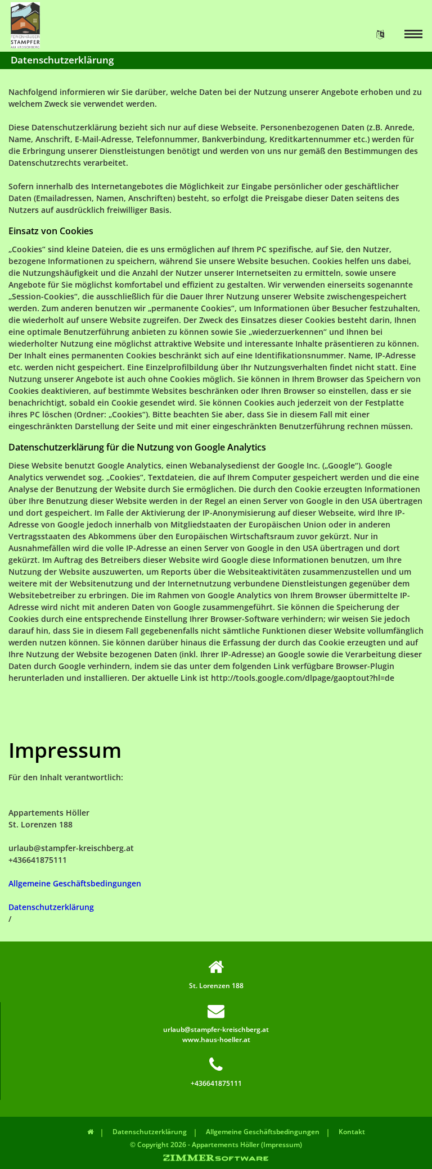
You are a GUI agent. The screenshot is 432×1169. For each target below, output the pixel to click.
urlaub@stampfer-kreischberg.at (216, 1029)
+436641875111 (216, 1083)
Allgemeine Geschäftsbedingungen (74, 883)
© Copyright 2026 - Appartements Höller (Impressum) (216, 1144)
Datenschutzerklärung (51, 907)
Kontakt (352, 1131)
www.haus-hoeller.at (216, 1039)
